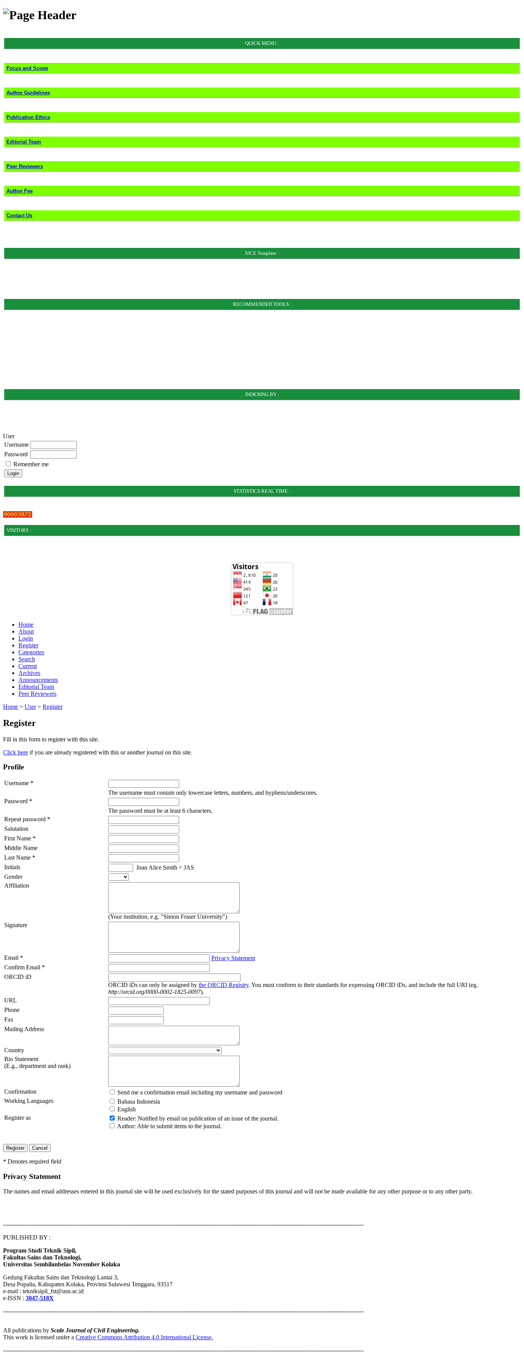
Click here (15, 752)
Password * (18, 801)
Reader (126, 1118)
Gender (13, 876)
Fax (8, 1019)
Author (125, 1126)
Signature (15, 925)
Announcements (38, 680)
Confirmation (20, 1091)
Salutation (16, 828)
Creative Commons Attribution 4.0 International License (143, 1337)
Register (28, 645)
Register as (17, 1117)
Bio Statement (21, 1059)
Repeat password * (27, 819)
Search (26, 659)
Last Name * (19, 857)
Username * (18, 783)
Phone (12, 1010)
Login (25, 638)
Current (27, 666)
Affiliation (16, 885)
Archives (29, 673)
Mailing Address (24, 1029)
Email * (13, 957)
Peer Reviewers (37, 693)
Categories (31, 652)
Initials (12, 867)
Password (16, 454)
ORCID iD (17, 977)
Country (14, 1050)
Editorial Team (36, 686)
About (26, 631)
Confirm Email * (24, 967)
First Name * (20, 838)
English (126, 1109)
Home (25, 624)
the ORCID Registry (224, 985)
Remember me (31, 464)
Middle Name (21, 848)
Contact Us (19, 215)
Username (16, 444)
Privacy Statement (233, 958)
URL (10, 1000)
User (30, 706)
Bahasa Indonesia (138, 1101)
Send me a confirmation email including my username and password (199, 1092)
